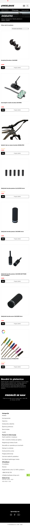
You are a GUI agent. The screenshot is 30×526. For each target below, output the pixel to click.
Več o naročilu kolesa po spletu (12, 440)
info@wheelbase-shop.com (10, 475)
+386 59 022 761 (7, 472)
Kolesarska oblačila (8, 424)
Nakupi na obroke (7, 448)
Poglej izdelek (17, 67)
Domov (3, 18)
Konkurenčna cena (8, 451)
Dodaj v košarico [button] (3, 67)
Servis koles (5, 429)
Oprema (4, 421)
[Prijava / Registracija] (5, 1)
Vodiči (4, 432)
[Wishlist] (2, 1)
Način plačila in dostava (9, 437)
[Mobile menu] (24, 5)
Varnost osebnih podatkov (10, 456)
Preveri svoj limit (25, 10)
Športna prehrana (7, 426)
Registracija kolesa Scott (9, 442)
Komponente (9, 18)
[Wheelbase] (7, 6)
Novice (4, 467)
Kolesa (4, 415)
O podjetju (5, 464)
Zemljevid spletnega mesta (10, 459)
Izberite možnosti (3, 367)
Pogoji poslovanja (7, 453)
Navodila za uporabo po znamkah (12, 445)
